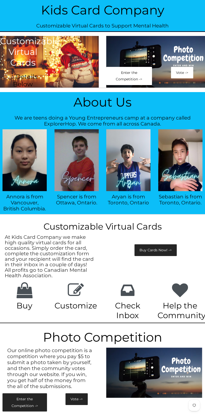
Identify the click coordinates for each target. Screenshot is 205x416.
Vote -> (182, 72)
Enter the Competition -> (129, 75)
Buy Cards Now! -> (156, 250)
